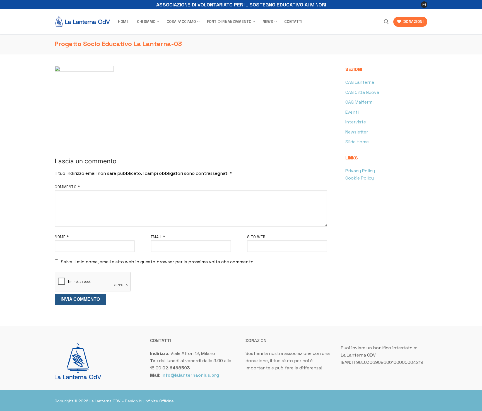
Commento (67, 187)
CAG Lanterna (359, 82)
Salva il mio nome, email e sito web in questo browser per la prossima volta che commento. (158, 262)
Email (158, 237)
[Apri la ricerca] (386, 21)
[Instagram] (424, 4)
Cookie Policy (359, 178)
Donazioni (412, 21)
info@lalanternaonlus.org (190, 375)
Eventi (352, 112)
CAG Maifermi (359, 102)
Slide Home (357, 142)
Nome (62, 237)
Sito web (256, 237)
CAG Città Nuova (362, 92)
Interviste (355, 122)
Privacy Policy (360, 171)
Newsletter (356, 132)
